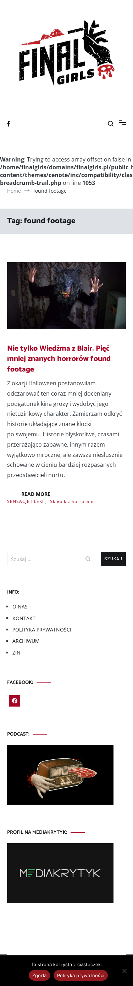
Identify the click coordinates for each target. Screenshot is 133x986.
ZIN (16, 652)
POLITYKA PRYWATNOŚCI (41, 629)
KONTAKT (23, 618)
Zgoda (39, 975)
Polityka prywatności (80, 975)
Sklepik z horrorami (72, 501)
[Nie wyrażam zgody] (124, 970)
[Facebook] (14, 700)
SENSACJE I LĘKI (25, 501)
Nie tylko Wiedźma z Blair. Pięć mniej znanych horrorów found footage (59, 358)
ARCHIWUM (26, 641)
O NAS (20, 606)
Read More (35, 494)
